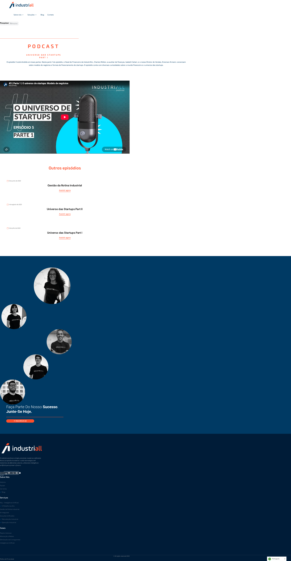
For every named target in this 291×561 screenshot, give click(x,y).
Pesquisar (4, 23)
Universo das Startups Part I (64, 232)
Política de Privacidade (7, 559)
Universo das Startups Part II (65, 209)
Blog (42, 15)
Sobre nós (17, 15)
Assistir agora (65, 190)
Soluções (31, 15)
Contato (50, 15)
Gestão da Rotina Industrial (65, 185)
